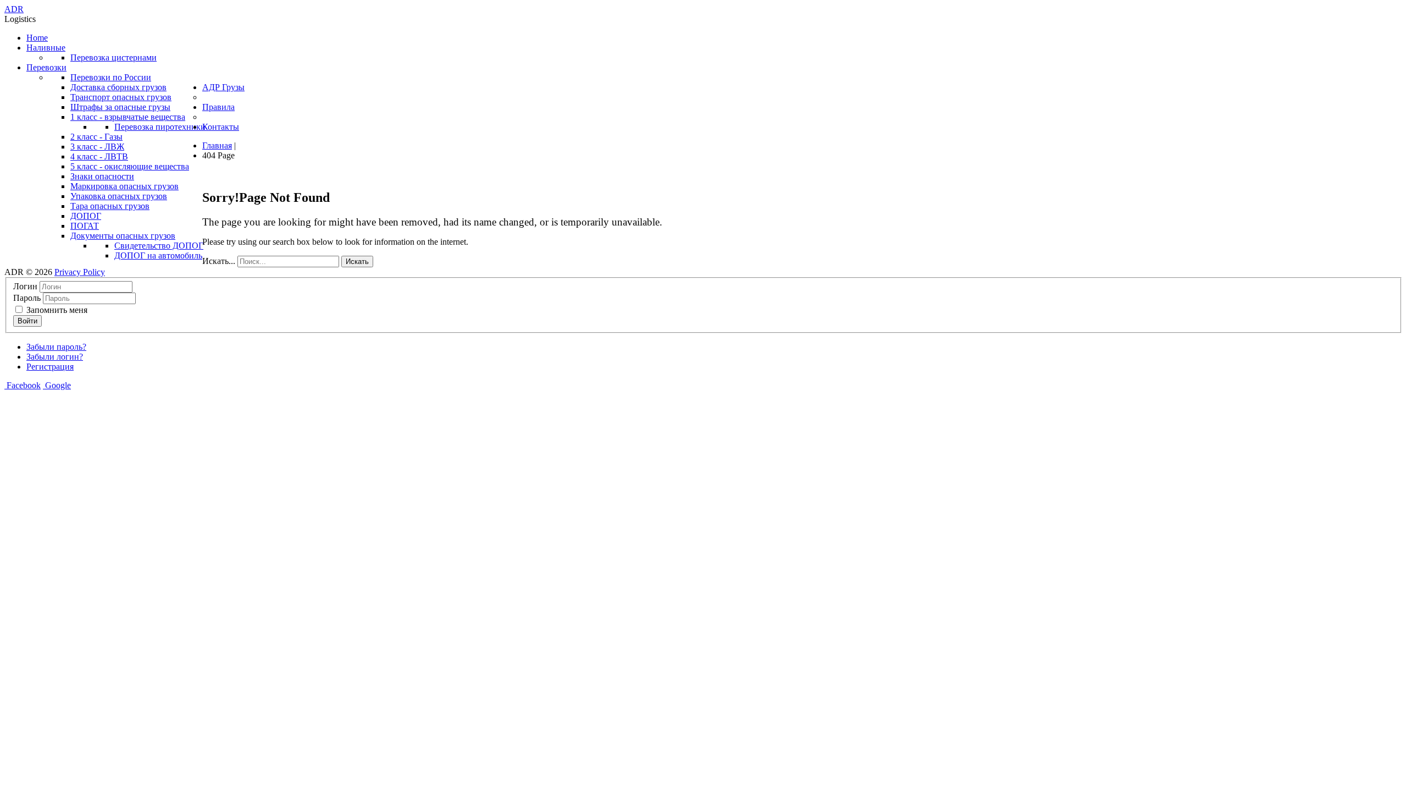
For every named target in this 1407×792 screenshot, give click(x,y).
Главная (217, 145)
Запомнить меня (55, 310)
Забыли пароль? (56, 346)
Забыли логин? (54, 356)
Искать (357, 261)
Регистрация (50, 366)
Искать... (218, 261)
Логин (25, 286)
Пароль (27, 297)
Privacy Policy (79, 272)
